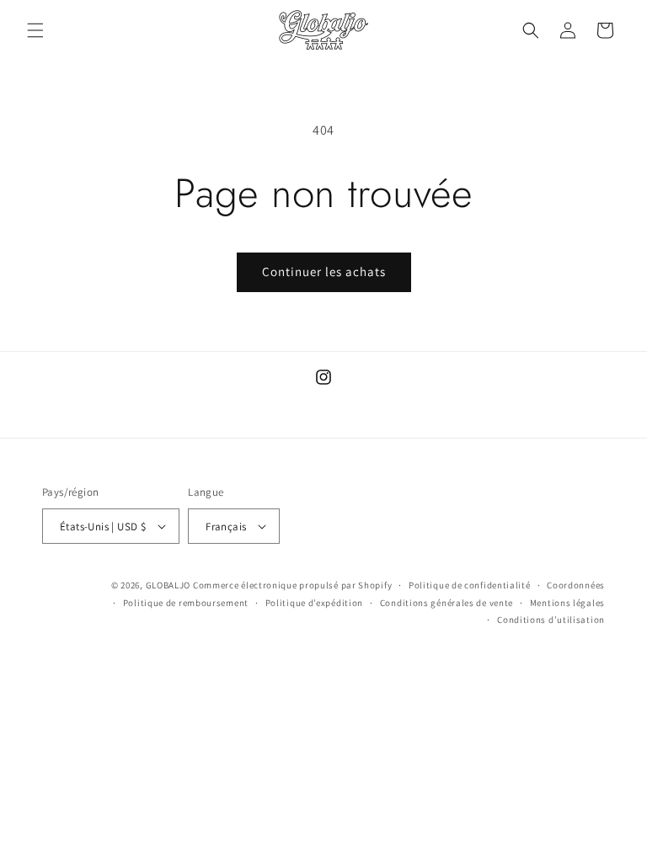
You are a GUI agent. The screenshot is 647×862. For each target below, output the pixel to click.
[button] (35, 30)
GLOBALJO (168, 585)
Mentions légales (567, 603)
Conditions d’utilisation (551, 619)
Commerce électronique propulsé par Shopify (292, 585)
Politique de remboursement (186, 603)
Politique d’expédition (314, 603)
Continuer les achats (324, 271)
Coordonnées (576, 585)
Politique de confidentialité (470, 585)
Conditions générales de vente (446, 603)
